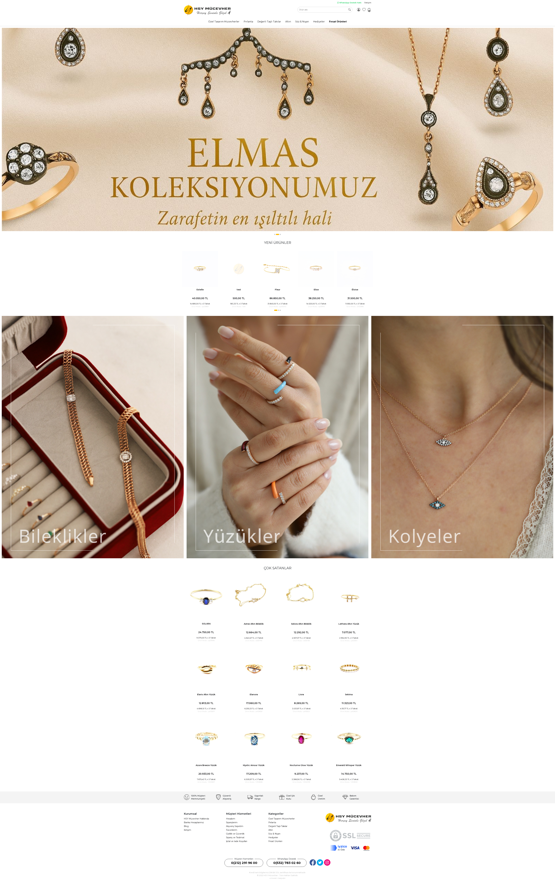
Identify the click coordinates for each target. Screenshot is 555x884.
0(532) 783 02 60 (287, 863)
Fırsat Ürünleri (275, 841)
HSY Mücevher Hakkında (196, 818)
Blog (186, 826)
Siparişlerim (231, 822)
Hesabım (230, 818)
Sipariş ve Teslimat (235, 837)
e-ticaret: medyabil (277, 878)
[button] (274, 234)
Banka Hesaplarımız (194, 822)
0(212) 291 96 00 (244, 863)
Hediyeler (273, 837)
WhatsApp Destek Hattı (350, 3)
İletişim (367, 3)
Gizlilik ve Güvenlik (235, 833)
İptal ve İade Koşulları (236, 841)
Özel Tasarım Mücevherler (281, 818)
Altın (270, 830)
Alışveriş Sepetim (234, 826)
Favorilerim (231, 830)
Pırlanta (272, 822)
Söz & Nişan (274, 833)
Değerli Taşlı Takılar (277, 826)
